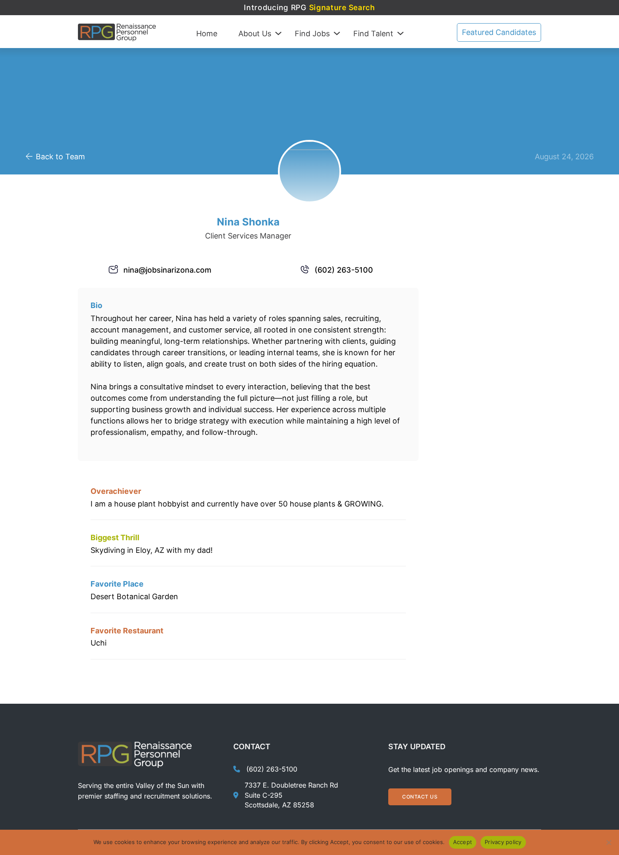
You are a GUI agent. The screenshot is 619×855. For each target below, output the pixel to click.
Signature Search (342, 7)
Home (206, 33)
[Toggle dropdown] (278, 33)
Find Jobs (312, 33)
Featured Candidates (499, 32)
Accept (462, 842)
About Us (254, 33)
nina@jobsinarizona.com (167, 269)
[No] (608, 842)
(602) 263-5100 (344, 269)
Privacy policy (503, 842)
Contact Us (420, 796)
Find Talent (373, 33)
